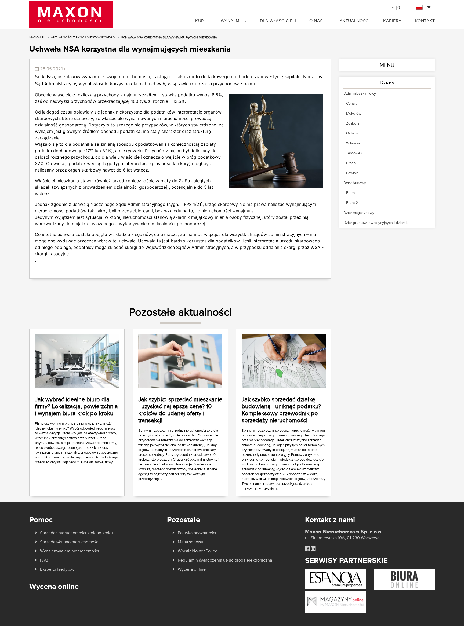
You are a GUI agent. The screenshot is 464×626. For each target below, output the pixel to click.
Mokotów (353, 113)
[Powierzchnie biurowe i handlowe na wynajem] (404, 579)
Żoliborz (353, 123)
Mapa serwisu (190, 542)
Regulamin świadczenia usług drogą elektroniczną (225, 560)
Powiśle (352, 173)
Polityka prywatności (197, 533)
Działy (387, 82)
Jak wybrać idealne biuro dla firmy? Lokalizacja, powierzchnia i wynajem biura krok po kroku (76, 406)
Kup (199, 21)
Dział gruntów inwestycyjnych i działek (375, 222)
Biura (350, 192)
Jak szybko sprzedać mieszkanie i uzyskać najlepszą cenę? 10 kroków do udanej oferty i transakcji (180, 409)
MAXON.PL (37, 37)
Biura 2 (352, 202)
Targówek (354, 153)
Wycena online (192, 569)
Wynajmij (232, 21)
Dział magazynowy (358, 212)
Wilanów (353, 143)
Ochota (352, 133)
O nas (316, 21)
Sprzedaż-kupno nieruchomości (69, 542)
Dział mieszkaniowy (359, 93)
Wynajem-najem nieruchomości (69, 551)
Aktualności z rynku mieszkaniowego (83, 37)
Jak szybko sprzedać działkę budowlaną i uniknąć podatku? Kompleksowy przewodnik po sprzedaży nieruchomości (281, 409)
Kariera (392, 21)
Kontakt (425, 21)
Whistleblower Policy (197, 551)
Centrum (353, 103)
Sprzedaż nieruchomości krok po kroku (76, 533)
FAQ (44, 560)
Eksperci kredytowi (57, 569)
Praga (351, 163)
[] (398, 8)
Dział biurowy (354, 182)
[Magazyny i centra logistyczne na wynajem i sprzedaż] (335, 601)
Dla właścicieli (278, 21)
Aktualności (355, 21)
